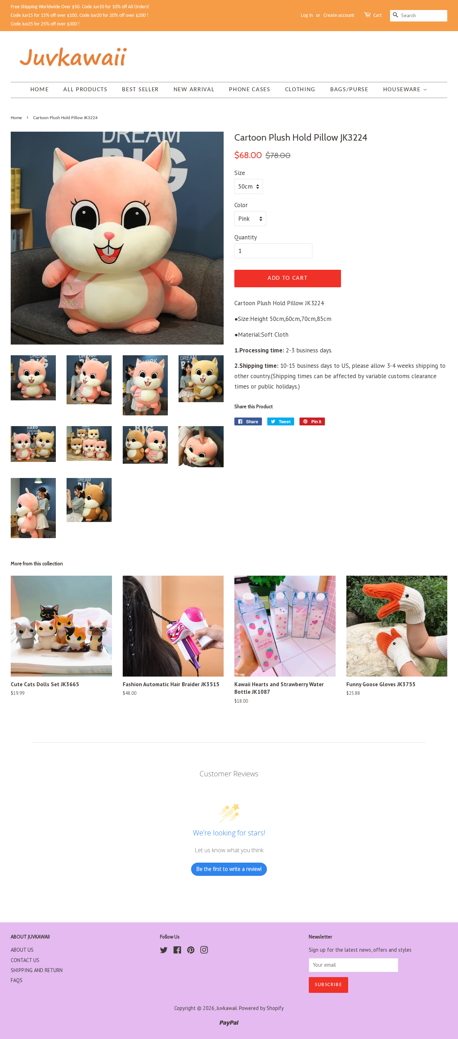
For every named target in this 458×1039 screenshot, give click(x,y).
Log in (307, 15)
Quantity (245, 237)
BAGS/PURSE (349, 90)
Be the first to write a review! (229, 868)
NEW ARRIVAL (194, 90)
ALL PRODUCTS (85, 90)
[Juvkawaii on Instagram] (204, 951)
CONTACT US (25, 960)
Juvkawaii (226, 1008)
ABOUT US (22, 949)
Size (239, 173)
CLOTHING (300, 90)
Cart (377, 15)
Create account (338, 15)
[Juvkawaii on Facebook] (177, 951)
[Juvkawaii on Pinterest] (191, 951)
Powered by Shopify (261, 1008)
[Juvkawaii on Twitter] (164, 951)
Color (241, 205)
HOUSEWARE (403, 90)
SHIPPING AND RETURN (37, 970)
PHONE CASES (250, 90)
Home (39, 90)
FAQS (17, 980)
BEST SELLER (140, 90)
